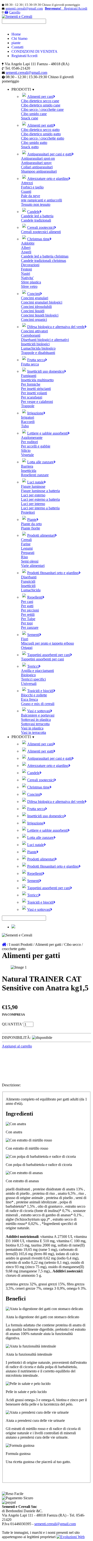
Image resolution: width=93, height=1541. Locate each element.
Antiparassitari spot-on (38, 158)
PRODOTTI (21, 737)
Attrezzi (27, 183)
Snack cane (29, 118)
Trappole (27, 406)
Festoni (26, 269)
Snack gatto (30, 147)
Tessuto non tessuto (35, 204)
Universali (28, 684)
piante (16, 43)
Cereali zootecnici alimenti (41, 232)
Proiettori (28, 512)
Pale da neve (30, 196)
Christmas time (38, 239)
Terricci (33, 666)
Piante (31, 520)
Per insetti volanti (34, 393)
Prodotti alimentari (41, 535)
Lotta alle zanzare (40, 462)
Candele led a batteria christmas (44, 256)
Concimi (33, 294)
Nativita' (27, 278)
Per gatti (27, 606)
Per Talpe (28, 619)
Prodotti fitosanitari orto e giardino (53, 573)
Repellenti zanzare (35, 475)
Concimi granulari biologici (41, 302)
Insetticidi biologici (35, 344)
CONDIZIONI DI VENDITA (34, 51)
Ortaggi (26, 648)
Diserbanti (28, 577)
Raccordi (28, 422)
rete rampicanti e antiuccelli (41, 200)
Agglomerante (31, 437)
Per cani (27, 602)
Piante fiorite (30, 528)
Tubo (25, 426)
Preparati (27, 553)
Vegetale (27, 455)
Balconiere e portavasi (37, 715)
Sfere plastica (31, 282)
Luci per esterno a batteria (40, 499)
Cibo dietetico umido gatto (41, 134)
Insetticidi (28, 586)
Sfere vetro (29, 286)
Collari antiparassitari (37, 167)
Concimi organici (34, 320)
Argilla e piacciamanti (37, 671)
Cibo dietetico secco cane (40, 101)
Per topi (27, 623)
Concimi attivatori (34, 331)
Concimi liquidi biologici (39, 315)
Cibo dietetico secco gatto (40, 130)
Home (16, 34)
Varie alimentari (33, 566)
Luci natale (35, 482)
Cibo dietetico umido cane (40, 105)
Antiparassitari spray (36, 163)
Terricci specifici (33, 679)
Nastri (25, 273)
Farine (26, 544)
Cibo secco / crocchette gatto (42, 138)
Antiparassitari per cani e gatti (49, 154)
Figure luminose (33, 486)
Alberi (26, 248)
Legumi (27, 548)
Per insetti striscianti (36, 389)
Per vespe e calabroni (37, 402)
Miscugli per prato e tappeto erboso (47, 643)
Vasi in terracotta (33, 732)
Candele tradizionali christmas (43, 261)
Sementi (33, 635)
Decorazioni (30, 265)
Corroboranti (30, 335)
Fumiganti (28, 376)
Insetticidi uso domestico (45, 371)
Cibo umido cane (34, 114)
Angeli (26, 252)
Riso (24, 557)
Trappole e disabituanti (38, 353)
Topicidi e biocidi (40, 691)
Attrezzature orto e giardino (47, 178)
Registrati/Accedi (24, 56)
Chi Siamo (19, 38)
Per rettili (28, 614)
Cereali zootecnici (40, 227)
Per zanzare (29, 627)
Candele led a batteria (37, 216)
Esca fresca (29, 699)
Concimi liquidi (32, 311)
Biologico (28, 675)
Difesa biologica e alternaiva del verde (56, 327)
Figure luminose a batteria (40, 491)
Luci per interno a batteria (40, 508)
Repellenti (34, 597)
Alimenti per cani (40, 96)
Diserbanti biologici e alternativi (45, 340)
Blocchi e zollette (34, 695)
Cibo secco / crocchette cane (42, 109)
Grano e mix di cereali (37, 704)
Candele (33, 212)
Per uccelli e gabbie (35, 446)
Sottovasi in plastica (36, 720)
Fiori (24, 639)
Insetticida (28, 471)
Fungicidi (28, 581)
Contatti (17, 47)
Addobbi (27, 243)
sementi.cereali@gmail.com (24, 8)
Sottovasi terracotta (35, 724)
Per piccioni (30, 610)
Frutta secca (36, 360)
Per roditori (29, 442)
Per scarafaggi (31, 397)
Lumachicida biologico (38, 348)
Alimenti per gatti (40, 125)
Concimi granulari (34, 298)
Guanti (26, 191)
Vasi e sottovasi (38, 711)
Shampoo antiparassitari (39, 171)
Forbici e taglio (32, 187)
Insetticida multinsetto (37, 380)
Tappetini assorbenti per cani (48, 655)
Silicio (26, 450)
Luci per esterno (33, 495)
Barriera (27, 466)
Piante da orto (31, 524)
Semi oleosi (29, 561)
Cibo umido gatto (34, 143)
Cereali (26, 540)
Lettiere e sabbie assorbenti (47, 433)
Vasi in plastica (32, 728)
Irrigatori (27, 417)
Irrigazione (35, 413)
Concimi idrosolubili (36, 307)
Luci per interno (33, 504)
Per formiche (30, 384)
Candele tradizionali (36, 220)
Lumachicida (31, 590)
